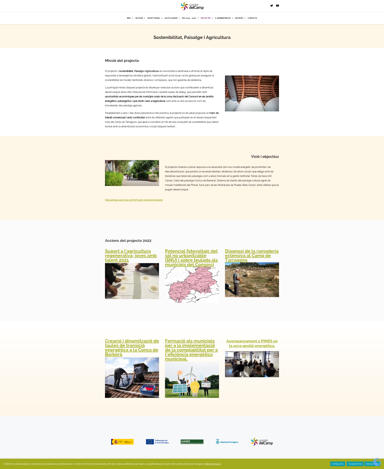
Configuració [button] (337, 464)
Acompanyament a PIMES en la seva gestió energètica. (252, 343)
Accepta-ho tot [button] (355, 464)
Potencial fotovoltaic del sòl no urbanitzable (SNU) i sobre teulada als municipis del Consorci (191, 257)
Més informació (213, 464)
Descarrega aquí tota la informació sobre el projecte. (134, 200)
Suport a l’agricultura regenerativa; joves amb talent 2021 (131, 255)
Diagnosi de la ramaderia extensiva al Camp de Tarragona (252, 255)
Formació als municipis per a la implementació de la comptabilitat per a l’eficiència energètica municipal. (191, 349)
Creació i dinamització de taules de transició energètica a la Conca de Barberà (132, 347)
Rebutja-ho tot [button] (372, 464)
